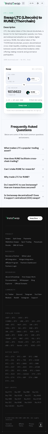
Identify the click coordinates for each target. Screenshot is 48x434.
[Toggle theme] (37, 3)
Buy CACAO (9, 406)
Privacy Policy (31, 425)
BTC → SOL (9, 360)
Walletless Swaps (12, 242)
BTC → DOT (10, 367)
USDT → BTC (10, 318)
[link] (24, 90)
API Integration (11, 259)
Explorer (8, 283)
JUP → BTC (36, 342)
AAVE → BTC (10, 335)
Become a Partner (12, 256)
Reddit (16, 298)
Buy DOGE (18, 395)
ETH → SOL (9, 381)
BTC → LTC (9, 363)
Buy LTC (28, 395)
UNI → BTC (9, 332)
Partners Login (11, 266)
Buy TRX (8, 395)
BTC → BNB (33, 357)
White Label (26, 256)
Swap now (24, 105)
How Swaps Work (29, 277)
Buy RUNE (18, 402)
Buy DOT (18, 399)
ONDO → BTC (22, 332)
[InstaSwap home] (12, 3)
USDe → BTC (10, 328)
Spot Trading (26, 242)
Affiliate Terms (21, 425)
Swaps (7, 238)
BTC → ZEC (9, 370)
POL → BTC (36, 338)
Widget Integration (26, 259)
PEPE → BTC (34, 332)
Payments (27, 238)
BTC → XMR (34, 363)
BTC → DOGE (34, 360)
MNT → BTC (24, 338)
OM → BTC (34, 325)
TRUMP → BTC (10, 338)
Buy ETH (8, 392)
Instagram (25, 298)
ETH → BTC (36, 374)
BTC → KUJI (9, 374)
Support (34, 298)
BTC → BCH (22, 367)
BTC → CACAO (23, 374)
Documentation (11, 280)
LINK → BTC (24, 321)
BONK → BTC (23, 335)
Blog (33, 280)
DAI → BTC (22, 328)
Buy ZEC (8, 402)
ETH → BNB (33, 377)
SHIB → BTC (9, 325)
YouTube (38, 294)
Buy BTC (20, 406)
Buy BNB (26, 392)
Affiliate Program (11, 263)
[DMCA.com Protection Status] (41, 425)
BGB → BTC (33, 328)
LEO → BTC (36, 321)
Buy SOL (35, 392)
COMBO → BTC (11, 321)
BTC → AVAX (22, 363)
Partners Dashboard (28, 263)
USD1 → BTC (10, 342)
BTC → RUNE (22, 370)
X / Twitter (9, 294)
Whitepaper (24, 280)
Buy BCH (27, 399)
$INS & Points (18, 245)
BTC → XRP (21, 357)
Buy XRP (18, 392)
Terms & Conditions (9, 425)
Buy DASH (28, 402)
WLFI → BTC (22, 325)
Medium (8, 298)
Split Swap (17, 238)
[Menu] (42, 3)
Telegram (28, 294)
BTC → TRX (21, 360)
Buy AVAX (37, 395)
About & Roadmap (12, 277)
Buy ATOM (37, 399)
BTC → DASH (35, 370)
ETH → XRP (21, 377)
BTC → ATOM (34, 367)
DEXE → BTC (36, 345)
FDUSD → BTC (23, 342)
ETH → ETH (9, 377)
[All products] (23, 3)
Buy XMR (8, 399)
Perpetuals (38, 242)
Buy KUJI (38, 402)
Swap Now (35, 218)
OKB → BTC (35, 335)
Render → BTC (22, 345)
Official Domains (21, 283)
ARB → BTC (9, 345)
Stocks (8, 245)
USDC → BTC (23, 318)
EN (32, 3)
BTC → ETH (9, 357)
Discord (19, 294)
